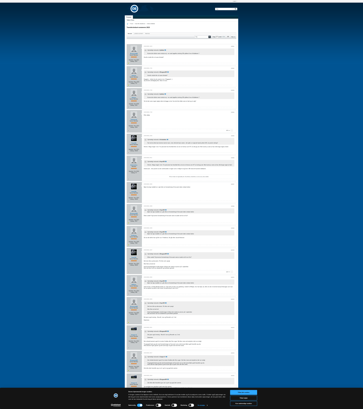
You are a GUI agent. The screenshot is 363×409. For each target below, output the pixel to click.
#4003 (232, 327)
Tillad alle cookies (243, 392)
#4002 (232, 299)
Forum (131, 23)
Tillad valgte (244, 398)
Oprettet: (131, 60)
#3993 (232, 90)
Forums (128, 17)
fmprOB (133, 143)
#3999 (232, 228)
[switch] (158, 405)
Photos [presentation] (147, 33)
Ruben (134, 97)
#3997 (232, 184)
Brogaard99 (134, 53)
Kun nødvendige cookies (243, 403)
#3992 (232, 68)
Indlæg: (132, 61)
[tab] (130, 33)
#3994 (232, 112)
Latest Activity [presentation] (138, 33)
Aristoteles (133, 165)
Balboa (134, 284)
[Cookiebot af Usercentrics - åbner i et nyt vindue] (116, 405)
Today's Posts (130, 20)
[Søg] (235, 9)
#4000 (232, 250)
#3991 (232, 46)
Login (234, 1)
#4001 (232, 277)
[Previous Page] (223, 37)
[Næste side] (224, 37)
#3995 (232, 136)
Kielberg (134, 235)
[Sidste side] (228, 37)
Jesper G (134, 335)
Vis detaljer (201, 405)
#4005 (232, 375)
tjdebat (134, 75)
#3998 (232, 206)
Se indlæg (165, 50)
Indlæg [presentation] (130, 33)
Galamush (134, 119)
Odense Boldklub (151, 23)
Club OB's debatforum (140, 23)
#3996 (232, 157)
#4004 (232, 353)
